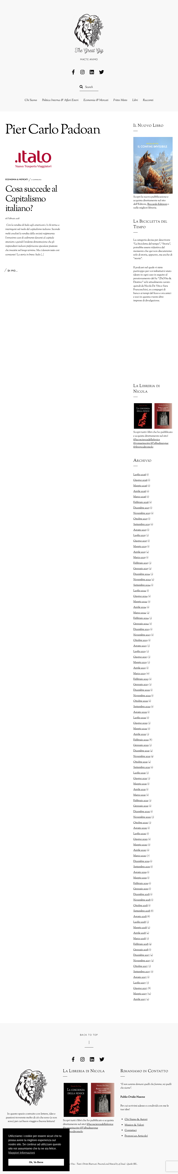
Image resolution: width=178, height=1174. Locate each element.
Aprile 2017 (139, 999)
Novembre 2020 (142, 817)
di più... (13, 270)
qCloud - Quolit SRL (127, 1164)
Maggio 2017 (140, 994)
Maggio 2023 (140, 662)
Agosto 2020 (140, 828)
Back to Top (89, 1034)
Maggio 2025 (140, 546)
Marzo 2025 (139, 557)
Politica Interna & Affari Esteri (60, 100)
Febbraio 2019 (140, 883)
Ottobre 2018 (140, 905)
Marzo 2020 (139, 856)
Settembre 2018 (141, 911)
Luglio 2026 (139, 474)
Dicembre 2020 (141, 811)
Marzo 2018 (139, 938)
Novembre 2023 (142, 635)
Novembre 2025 (141, 513)
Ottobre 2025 (140, 519)
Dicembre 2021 (141, 751)
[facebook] (73, 72)
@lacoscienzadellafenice (146, 440)
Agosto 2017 (140, 977)
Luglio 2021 (139, 773)
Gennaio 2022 (141, 745)
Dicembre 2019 (141, 861)
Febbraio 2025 (140, 563)
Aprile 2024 (139, 607)
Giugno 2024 (140, 596)
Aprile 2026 (139, 491)
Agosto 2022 (140, 712)
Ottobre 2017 (140, 966)
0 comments (36, 179)
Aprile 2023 (139, 668)
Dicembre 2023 (141, 629)
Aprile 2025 (139, 552)
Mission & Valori (134, 1125)
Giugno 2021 (140, 778)
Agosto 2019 (140, 872)
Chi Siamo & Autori (136, 1119)
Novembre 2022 (142, 696)
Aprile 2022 (139, 734)
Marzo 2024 (139, 613)
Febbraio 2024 (141, 618)
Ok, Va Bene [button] (36, 1162)
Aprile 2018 (139, 933)
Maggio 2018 (140, 927)
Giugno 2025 (140, 541)
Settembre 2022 (141, 706)
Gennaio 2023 (140, 684)
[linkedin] (92, 72)
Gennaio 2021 (140, 806)
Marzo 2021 (139, 795)
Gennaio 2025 (140, 568)
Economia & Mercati (95, 100)
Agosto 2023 (140, 646)
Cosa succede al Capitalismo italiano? (31, 199)
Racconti (148, 100)
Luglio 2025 (139, 535)
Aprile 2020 (139, 850)
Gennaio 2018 (140, 950)
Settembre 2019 (141, 867)
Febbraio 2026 (141, 502)
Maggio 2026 (140, 486)
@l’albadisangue (159, 443)
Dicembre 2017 (141, 955)
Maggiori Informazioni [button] (21, 1152)
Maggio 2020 (140, 845)
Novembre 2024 (142, 579)
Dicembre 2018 (141, 894)
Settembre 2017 (141, 972)
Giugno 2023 (140, 657)
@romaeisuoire (142, 443)
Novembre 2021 (141, 756)
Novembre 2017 (142, 961)
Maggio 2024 (140, 602)
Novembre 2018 (142, 900)
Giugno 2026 (140, 480)
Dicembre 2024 (141, 574)
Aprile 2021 (139, 789)
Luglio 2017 (139, 983)
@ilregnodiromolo (143, 447)
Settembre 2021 (141, 767)
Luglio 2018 (139, 922)
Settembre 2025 (141, 524)
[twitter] (101, 72)
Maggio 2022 (140, 729)
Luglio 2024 (139, 591)
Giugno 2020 (140, 839)
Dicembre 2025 (141, 508)
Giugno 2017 (140, 988)
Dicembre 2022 (141, 690)
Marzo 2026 (139, 497)
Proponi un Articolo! (136, 1136)
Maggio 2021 (140, 784)
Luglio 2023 (139, 651)
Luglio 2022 (139, 718)
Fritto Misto (120, 100)
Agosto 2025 (140, 530)
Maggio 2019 (140, 878)
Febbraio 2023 (140, 679)
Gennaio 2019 (140, 889)
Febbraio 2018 (140, 944)
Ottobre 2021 (140, 762)
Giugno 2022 (140, 723)
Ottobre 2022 (140, 701)
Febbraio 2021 (140, 800)
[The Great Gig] (89, 49)
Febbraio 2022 (141, 740)
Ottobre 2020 (140, 823)
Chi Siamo (31, 100)
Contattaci (131, 1130)
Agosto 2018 (140, 916)
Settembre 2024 (142, 585)
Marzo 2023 (139, 673)
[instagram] (83, 72)
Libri (135, 100)
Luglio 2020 (139, 834)
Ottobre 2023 (140, 640)
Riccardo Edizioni (157, 204)
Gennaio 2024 (141, 624)
